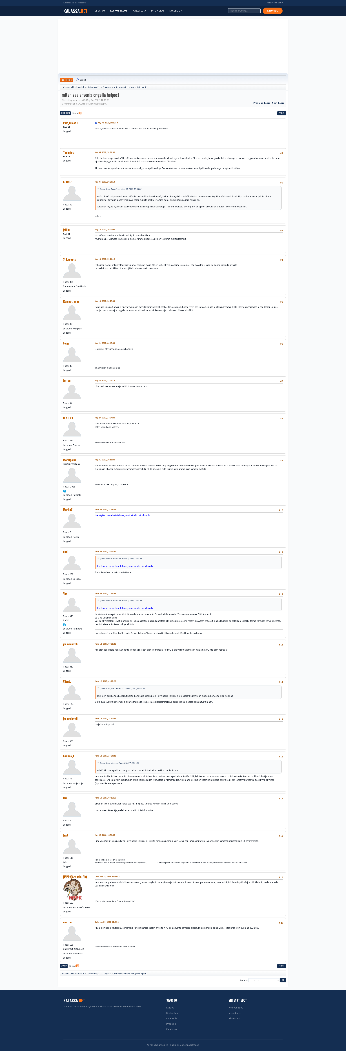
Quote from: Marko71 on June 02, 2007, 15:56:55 (121, 558)
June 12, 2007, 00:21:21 (105, 644)
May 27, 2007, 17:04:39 (105, 417)
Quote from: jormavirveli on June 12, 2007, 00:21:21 (122, 688)
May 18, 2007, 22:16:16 (105, 259)
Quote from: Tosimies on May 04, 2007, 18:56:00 (120, 189)
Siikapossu (69, 259)
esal (65, 551)
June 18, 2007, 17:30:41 (105, 756)
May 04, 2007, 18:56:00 (105, 152)
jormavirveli (70, 644)
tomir (66, 343)
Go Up (64, 965)
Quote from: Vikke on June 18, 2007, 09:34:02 (119, 763)
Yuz (65, 593)
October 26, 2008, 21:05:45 (107, 922)
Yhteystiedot (236, 1008)
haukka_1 (68, 756)
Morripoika (69, 460)
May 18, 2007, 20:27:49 (105, 229)
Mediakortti (235, 1013)
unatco (67, 922)
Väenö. (67, 681)
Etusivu (99, 11)
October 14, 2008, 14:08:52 (107, 876)
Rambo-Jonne (71, 301)
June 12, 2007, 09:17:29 (105, 681)
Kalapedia (139, 11)
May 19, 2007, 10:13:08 (105, 301)
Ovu (65, 798)
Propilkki (157, 11)
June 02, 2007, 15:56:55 (105, 509)
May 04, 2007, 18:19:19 (107, 122)
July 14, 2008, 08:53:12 (105, 835)
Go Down (65, 113)
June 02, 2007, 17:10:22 (105, 593)
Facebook (175, 11)
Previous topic (261, 103)
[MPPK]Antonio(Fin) (75, 877)
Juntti (66, 835)
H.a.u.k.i (68, 418)
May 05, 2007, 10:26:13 (105, 182)
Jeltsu (66, 380)
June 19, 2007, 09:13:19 (105, 798)
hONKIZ (67, 182)
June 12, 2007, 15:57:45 (105, 718)
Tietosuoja (234, 1018)
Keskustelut (119, 11)
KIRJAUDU (272, 11)
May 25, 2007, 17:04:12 (105, 380)
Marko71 (68, 509)
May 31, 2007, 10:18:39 (105, 459)
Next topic (278, 103)
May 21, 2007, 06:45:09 (105, 343)
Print (282, 113)
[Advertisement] (173, 46)
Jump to (243, 980)
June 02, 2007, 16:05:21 (105, 551)
